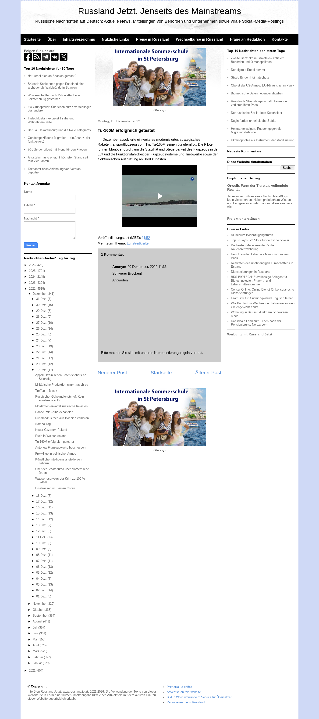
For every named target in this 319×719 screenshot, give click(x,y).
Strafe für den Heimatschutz (250, 77)
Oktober (38, 609)
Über (51, 39)
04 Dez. (42, 578)
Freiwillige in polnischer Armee (55, 453)
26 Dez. (42, 328)
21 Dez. (42, 358)
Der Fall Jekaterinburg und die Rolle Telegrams (59, 130)
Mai (36, 639)
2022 (32, 288)
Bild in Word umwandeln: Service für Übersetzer (199, 697)
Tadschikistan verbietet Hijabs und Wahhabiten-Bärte (51, 120)
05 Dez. (42, 572)
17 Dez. (42, 501)
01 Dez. (42, 596)
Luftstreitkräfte (138, 243)
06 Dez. (42, 566)
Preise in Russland (152, 39)
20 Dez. (42, 364)
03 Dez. (42, 584)
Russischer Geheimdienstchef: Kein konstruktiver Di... (59, 398)
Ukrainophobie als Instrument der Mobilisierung (262, 140)
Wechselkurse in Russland (199, 39)
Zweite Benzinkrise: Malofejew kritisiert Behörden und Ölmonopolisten (257, 60)
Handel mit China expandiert (54, 412)
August (38, 621)
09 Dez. (42, 549)
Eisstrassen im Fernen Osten (55, 488)
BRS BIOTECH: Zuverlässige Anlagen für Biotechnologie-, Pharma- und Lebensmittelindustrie (259, 280)
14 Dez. (42, 519)
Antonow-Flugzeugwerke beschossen (60, 447)
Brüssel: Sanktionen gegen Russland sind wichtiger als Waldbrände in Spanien (56, 85)
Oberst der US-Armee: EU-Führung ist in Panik (262, 85)
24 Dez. (42, 340)
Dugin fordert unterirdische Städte (253, 120)
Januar (38, 663)
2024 (32, 276)
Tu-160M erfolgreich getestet (54, 441)
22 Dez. (42, 352)
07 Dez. (42, 561)
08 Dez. (42, 555)
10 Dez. (42, 543)
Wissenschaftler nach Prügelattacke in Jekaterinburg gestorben (54, 97)
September (40, 615)
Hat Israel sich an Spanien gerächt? (52, 76)
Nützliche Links (115, 39)
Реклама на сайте (179, 687)
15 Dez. (42, 513)
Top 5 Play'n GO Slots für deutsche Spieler (260, 240)
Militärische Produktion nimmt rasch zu (61, 384)
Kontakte (280, 39)
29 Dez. (42, 311)
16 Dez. (42, 507)
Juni (36, 633)
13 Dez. (42, 525)
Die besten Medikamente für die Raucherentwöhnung (252, 247)
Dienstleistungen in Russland (250, 271)
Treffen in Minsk (46, 390)
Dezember (40, 293)
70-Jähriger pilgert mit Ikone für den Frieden (57, 149)
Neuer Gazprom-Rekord (51, 429)
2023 (32, 282)
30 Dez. (42, 305)
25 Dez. (42, 334)
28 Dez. (42, 316)
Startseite (32, 39)
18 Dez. (42, 495)
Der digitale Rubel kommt (248, 70)
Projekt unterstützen (243, 218)
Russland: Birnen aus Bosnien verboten (62, 418)
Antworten (120, 280)
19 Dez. (42, 370)
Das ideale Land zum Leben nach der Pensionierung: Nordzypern (256, 323)
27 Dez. (42, 322)
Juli (35, 627)
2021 (32, 670)
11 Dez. (41, 537)
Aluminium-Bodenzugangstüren (252, 235)
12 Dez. (42, 531)
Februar (38, 657)
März (36, 651)
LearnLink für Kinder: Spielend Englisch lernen (262, 298)
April (36, 645)
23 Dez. (42, 346)
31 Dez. (42, 299)
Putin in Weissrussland (50, 436)
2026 (32, 265)
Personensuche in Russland (186, 702)
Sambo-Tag (43, 424)
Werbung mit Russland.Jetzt (249, 334)
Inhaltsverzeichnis (79, 39)
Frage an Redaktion (247, 39)
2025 (32, 271)
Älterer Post (208, 372)
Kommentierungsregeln (172, 353)
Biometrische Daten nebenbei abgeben (257, 93)
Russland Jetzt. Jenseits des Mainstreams (159, 11)
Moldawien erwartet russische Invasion (61, 406)
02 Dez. (42, 590)
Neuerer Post (112, 372)
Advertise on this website (184, 692)
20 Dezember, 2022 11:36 (147, 267)
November (40, 603)
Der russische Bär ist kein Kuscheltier (256, 113)
